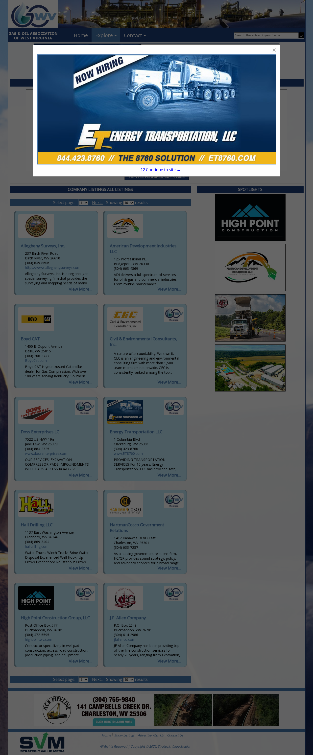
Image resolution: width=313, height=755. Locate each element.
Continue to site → (161, 169)
